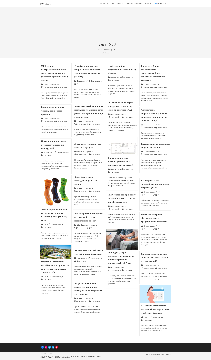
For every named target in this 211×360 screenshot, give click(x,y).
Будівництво (81, 81)
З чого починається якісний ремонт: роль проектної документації (120, 161)
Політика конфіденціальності (155, 354)
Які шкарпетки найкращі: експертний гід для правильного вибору (88, 217)
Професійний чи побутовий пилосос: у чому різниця (122, 69)
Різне (145, 317)
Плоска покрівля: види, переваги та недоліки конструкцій (53, 145)
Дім (45, 225)
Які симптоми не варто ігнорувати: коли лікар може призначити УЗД (120, 106)
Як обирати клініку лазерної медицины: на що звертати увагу (155, 184)
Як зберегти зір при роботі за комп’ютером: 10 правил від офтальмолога (122, 198)
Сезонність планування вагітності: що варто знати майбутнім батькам (155, 309)
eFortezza (45, 3)
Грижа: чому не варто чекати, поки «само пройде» (52, 111)
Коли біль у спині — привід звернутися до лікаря (85, 180)
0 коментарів (48, 87)
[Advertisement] (105, 26)
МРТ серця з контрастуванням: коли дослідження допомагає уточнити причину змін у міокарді (54, 73)
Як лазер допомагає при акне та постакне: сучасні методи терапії (155, 257)
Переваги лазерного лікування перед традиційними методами (154, 218)
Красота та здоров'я (51, 85)
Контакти (168, 354)
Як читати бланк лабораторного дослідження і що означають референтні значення (153, 73)
